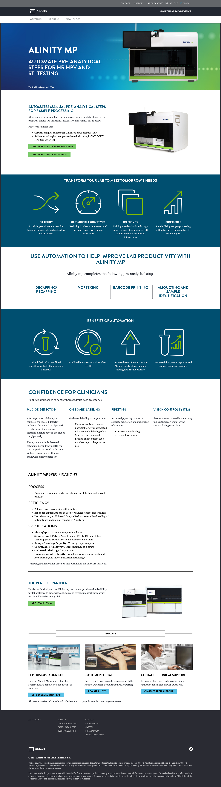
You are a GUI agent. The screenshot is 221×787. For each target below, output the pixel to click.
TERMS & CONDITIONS (94, 735)
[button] (181, 3)
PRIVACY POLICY (92, 731)
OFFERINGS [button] (36, 19)
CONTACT (125, 3)
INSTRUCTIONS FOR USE (68, 724)
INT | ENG (173, 3)
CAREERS (89, 727)
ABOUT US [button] (54, 19)
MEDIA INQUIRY (92, 724)
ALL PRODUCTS (34, 720)
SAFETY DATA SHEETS (67, 727)
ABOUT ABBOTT (155, 3)
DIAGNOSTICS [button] (73, 19)
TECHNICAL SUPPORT (67, 731)
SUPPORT (139, 3)
